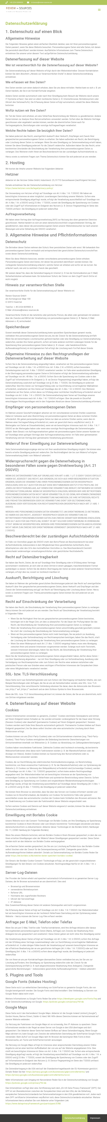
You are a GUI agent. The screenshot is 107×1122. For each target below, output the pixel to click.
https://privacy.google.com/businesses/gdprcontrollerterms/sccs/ (37, 1075)
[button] (99, 9)
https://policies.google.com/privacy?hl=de (63, 1002)
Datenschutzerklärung (75, 1118)
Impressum (95, 1118)
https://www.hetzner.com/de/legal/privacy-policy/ (29, 188)
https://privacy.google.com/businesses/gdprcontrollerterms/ (55, 1072)
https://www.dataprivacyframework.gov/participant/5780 (33, 1103)
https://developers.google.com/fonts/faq (77, 998)
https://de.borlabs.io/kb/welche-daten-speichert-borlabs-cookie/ (42, 855)
